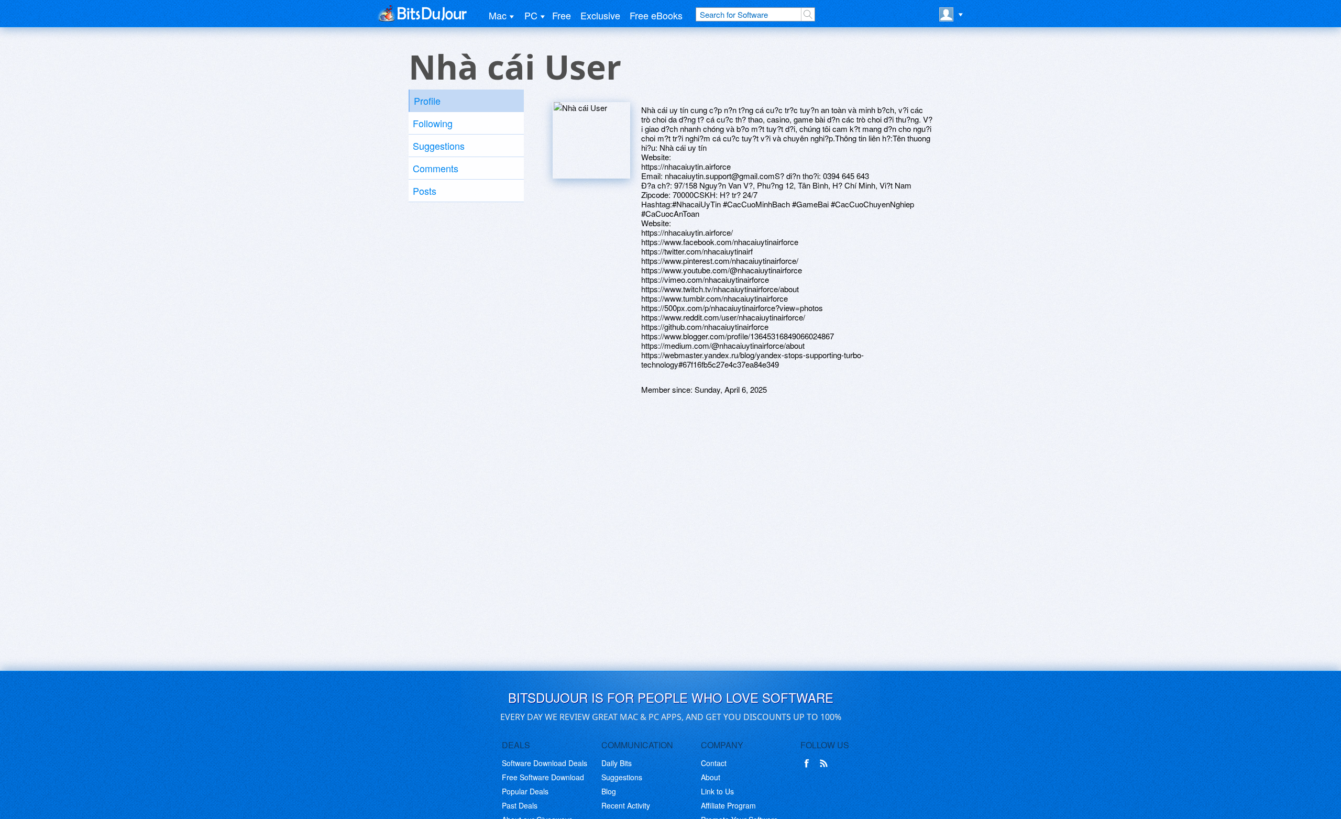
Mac (498, 15)
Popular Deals (525, 791)
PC (530, 15)
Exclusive (600, 15)
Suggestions (439, 145)
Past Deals (519, 805)
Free (561, 15)
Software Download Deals (544, 763)
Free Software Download (543, 777)
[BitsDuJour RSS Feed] (825, 763)
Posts (424, 190)
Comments (435, 168)
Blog (608, 791)
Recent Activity (625, 805)
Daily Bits (616, 763)
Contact (714, 763)
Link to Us (717, 791)
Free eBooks (656, 15)
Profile (427, 100)
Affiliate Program (728, 805)
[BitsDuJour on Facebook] (808, 763)
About (710, 777)
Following (433, 123)
